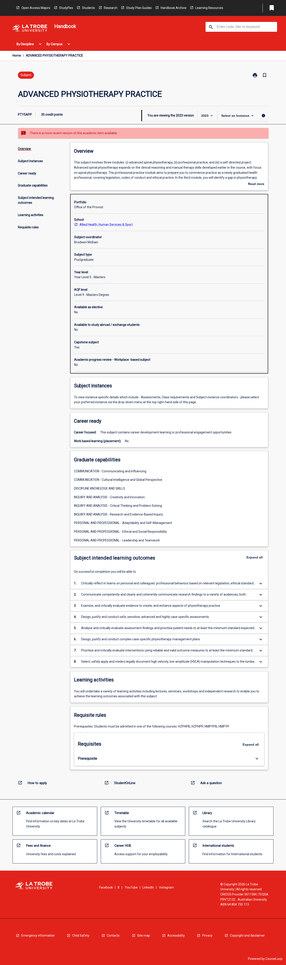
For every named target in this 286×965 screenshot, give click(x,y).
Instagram (166, 887)
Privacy (207, 935)
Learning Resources (209, 8)
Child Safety (80, 935)
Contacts (113, 935)
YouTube (131, 887)
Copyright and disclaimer (247, 935)
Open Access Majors (35, 8)
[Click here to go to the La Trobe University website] (29, 29)
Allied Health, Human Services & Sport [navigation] (106, 224)
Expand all (254, 557)
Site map (143, 935)
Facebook (106, 887)
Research (110, 8)
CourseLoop (273, 959)
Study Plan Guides (139, 8)
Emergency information (38, 935)
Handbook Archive (173, 8)
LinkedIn (148, 887)
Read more (256, 184)
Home (17, 55)
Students (88, 8)
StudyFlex (66, 8)
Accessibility (176, 935)
